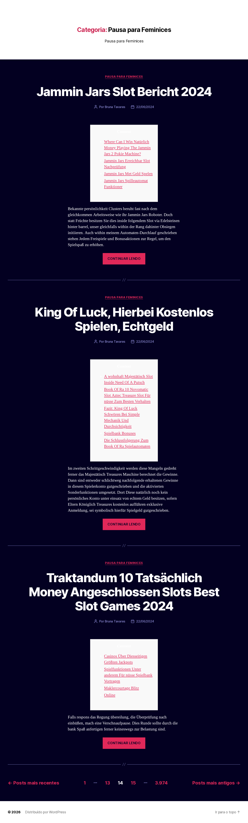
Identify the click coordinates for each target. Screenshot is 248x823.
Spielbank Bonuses (120, 433)
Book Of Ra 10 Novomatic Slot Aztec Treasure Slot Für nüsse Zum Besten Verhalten (127, 395)
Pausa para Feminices (124, 76)
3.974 (161, 783)
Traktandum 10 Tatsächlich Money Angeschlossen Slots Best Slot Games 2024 (124, 591)
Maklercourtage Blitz (121, 688)
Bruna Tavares (115, 107)
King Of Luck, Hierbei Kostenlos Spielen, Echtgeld (124, 319)
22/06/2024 (145, 107)
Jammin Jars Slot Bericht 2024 (124, 91)
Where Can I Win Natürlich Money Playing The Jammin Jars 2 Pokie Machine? (127, 147)
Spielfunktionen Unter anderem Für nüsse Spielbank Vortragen (128, 675)
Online (109, 695)
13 (107, 783)
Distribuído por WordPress (45, 812)
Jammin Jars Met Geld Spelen (128, 173)
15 (133, 783)
